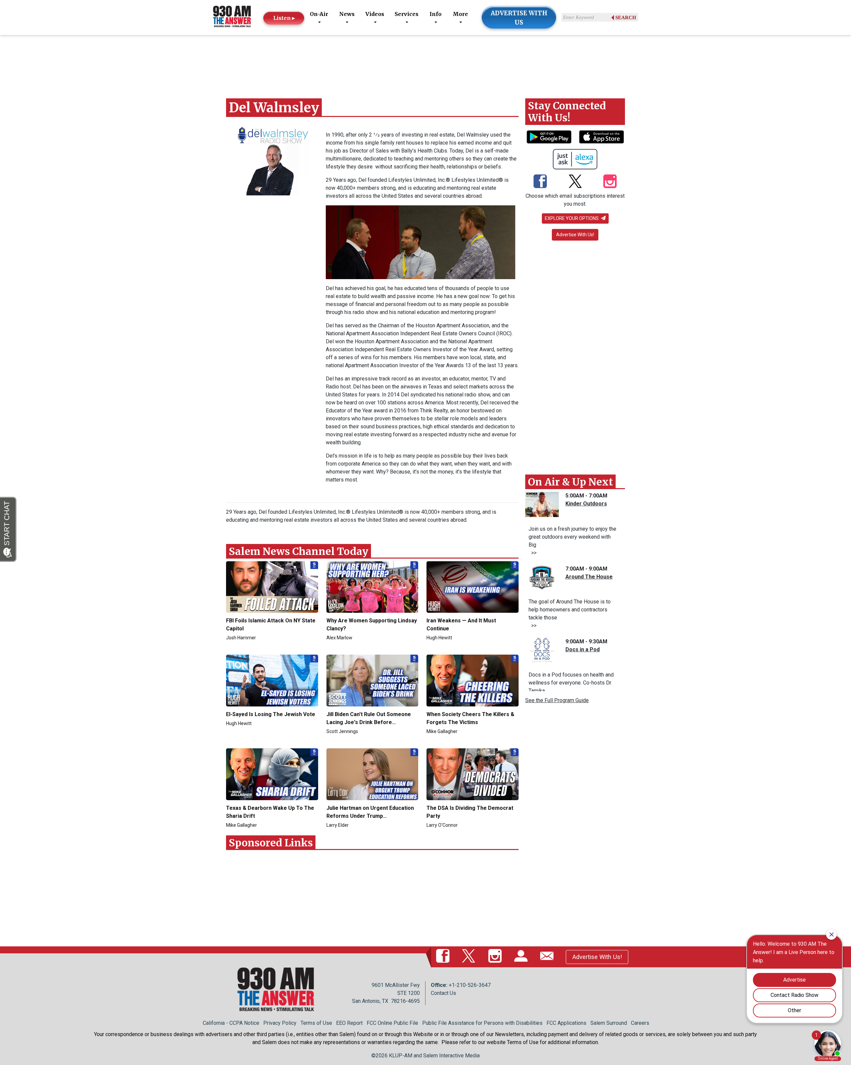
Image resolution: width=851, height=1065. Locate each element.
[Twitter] (575, 182)
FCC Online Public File (392, 1023)
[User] (522, 956)
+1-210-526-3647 (470, 985)
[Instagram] (610, 182)
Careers (640, 1023)
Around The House (589, 577)
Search (625, 17)
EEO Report (349, 1023)
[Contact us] (548, 956)
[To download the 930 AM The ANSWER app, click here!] (549, 137)
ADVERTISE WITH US (519, 17)
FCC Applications (566, 1023)
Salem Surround (608, 1023)
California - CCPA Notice (231, 1023)
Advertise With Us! (575, 234)
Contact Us (443, 993)
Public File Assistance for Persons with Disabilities (482, 1023)
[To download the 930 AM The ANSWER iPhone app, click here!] (601, 137)
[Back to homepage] (232, 17)
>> (533, 553)
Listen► (284, 18)
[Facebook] (540, 182)
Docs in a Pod (582, 649)
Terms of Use (316, 1023)
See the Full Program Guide (557, 700)
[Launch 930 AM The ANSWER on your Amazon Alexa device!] (575, 159)
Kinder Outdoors (586, 503)
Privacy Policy (280, 1023)
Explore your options (572, 218)
